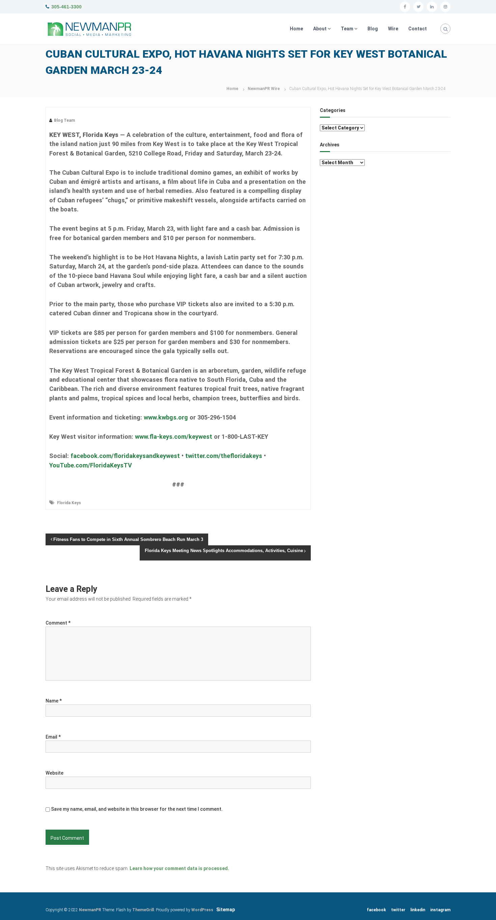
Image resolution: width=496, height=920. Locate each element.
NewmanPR (90, 910)
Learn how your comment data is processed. (179, 868)
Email (53, 737)
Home (296, 28)
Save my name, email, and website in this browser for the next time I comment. (137, 809)
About (320, 28)
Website (54, 773)
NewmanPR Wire (264, 88)
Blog (372, 28)
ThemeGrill (143, 910)
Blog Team (64, 120)
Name (54, 700)
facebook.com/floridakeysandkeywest (125, 455)
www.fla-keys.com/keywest (173, 436)
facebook (376, 910)
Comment (58, 623)
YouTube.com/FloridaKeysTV (90, 465)
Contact (417, 28)
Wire (393, 28)
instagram (440, 910)
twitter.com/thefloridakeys (223, 455)
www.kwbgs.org (166, 417)
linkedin (417, 910)
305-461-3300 (66, 6)
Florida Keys (69, 502)
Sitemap (225, 909)
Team (347, 28)
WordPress (202, 910)
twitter (398, 910)
